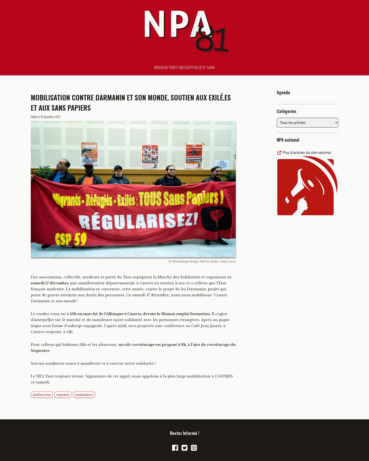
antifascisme (42, 395)
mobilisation (84, 395)
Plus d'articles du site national (306, 152)
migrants (62, 395)
